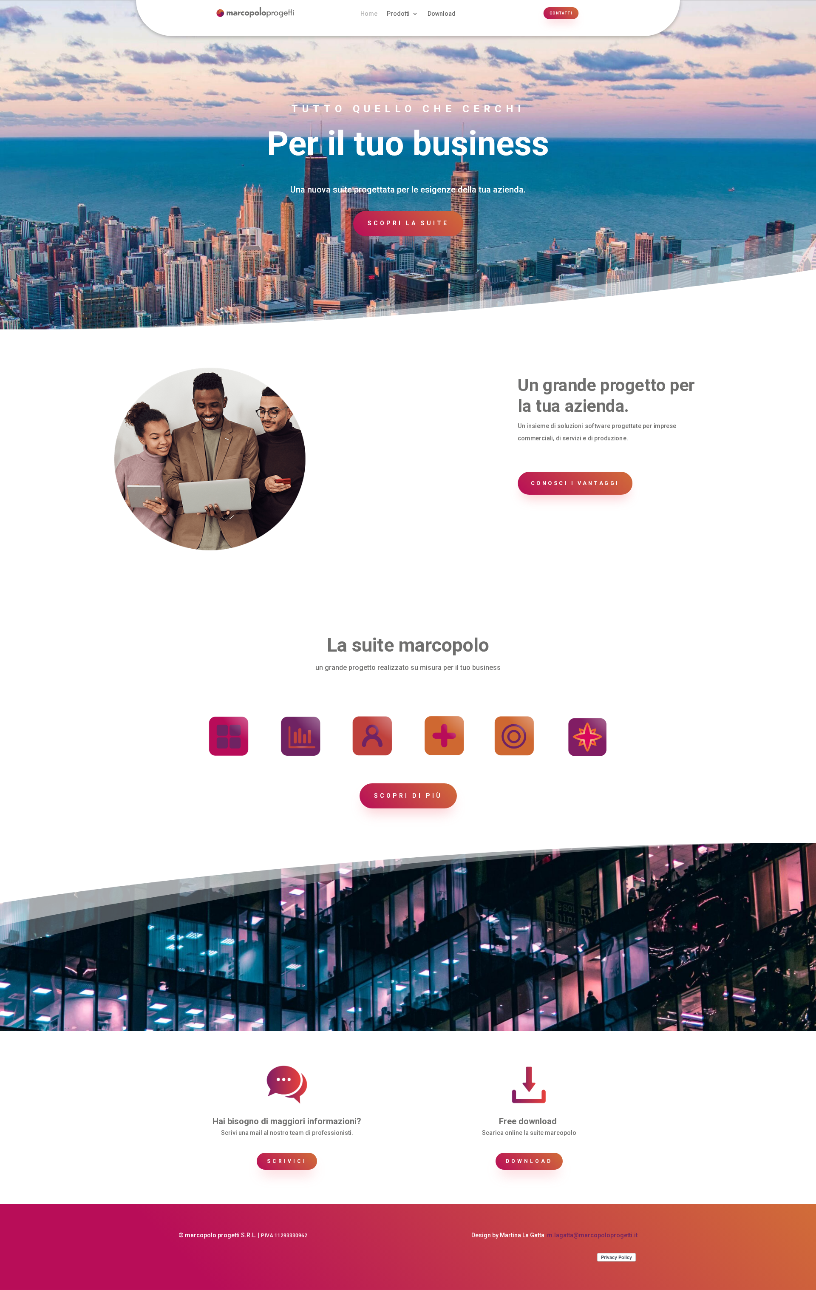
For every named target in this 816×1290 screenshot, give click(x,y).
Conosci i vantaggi (575, 483)
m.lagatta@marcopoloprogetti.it (592, 1235)
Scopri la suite (408, 223)
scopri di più (408, 795)
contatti (561, 13)
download (529, 1161)
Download (442, 14)
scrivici (287, 1161)
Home (368, 14)
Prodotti (398, 14)
